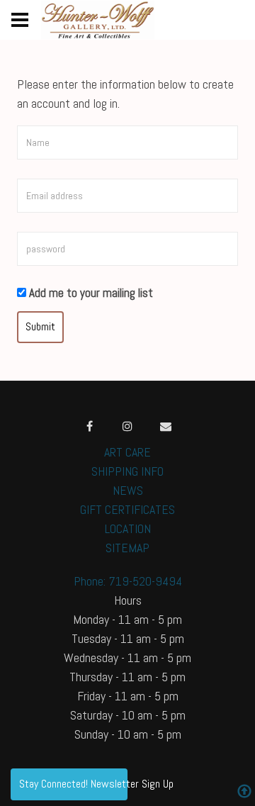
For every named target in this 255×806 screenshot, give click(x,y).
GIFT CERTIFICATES (127, 509)
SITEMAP (127, 547)
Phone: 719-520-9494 (128, 581)
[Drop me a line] (165, 426)
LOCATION (128, 528)
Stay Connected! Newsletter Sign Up (73, 783)
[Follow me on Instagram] (127, 426)
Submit (40, 326)
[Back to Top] (244, 792)
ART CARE (127, 452)
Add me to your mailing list (89, 293)
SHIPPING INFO (127, 471)
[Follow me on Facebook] (89, 426)
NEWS (128, 490)
